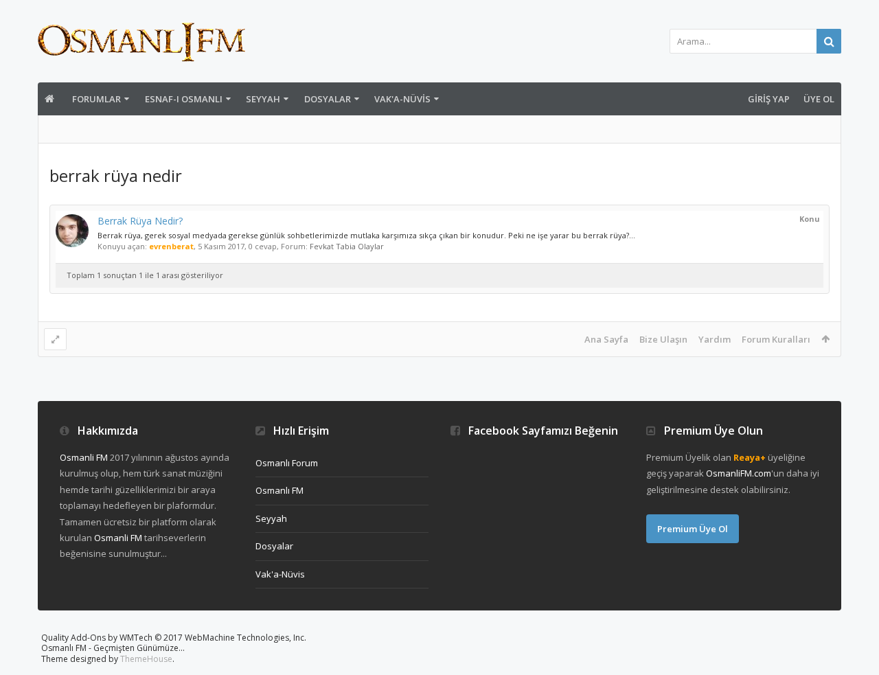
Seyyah (263, 99)
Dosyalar (327, 99)
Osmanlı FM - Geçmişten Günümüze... (113, 648)
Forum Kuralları (776, 339)
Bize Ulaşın (663, 339)
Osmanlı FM (279, 490)
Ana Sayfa (606, 339)
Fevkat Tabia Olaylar (347, 246)
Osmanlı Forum (286, 463)
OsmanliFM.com (738, 473)
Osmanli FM (84, 457)
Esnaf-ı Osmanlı (183, 99)
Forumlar (96, 99)
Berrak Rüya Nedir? (140, 220)
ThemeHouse (146, 659)
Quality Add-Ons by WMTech (173, 637)
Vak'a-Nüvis (402, 99)
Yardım (714, 339)
